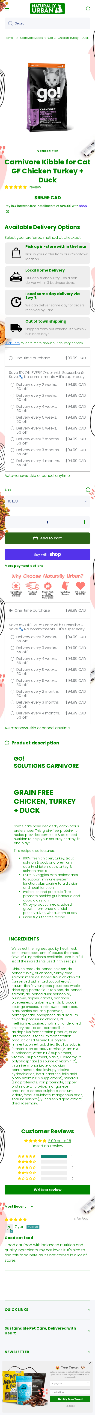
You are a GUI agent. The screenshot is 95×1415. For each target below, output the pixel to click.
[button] (88, 8)
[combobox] (47, 23)
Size (8, 489)
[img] (16, 1219)
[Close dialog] (90, 1363)
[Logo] (47, 8)
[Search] (9, 23)
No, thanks (70, 1405)
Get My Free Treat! (70, 1399)
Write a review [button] (48, 1189)
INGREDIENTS (24, 939)
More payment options (24, 566)
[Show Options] (88, 1383)
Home (9, 38)
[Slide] (88, 489)
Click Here (12, 343)
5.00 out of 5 (59, 1140)
